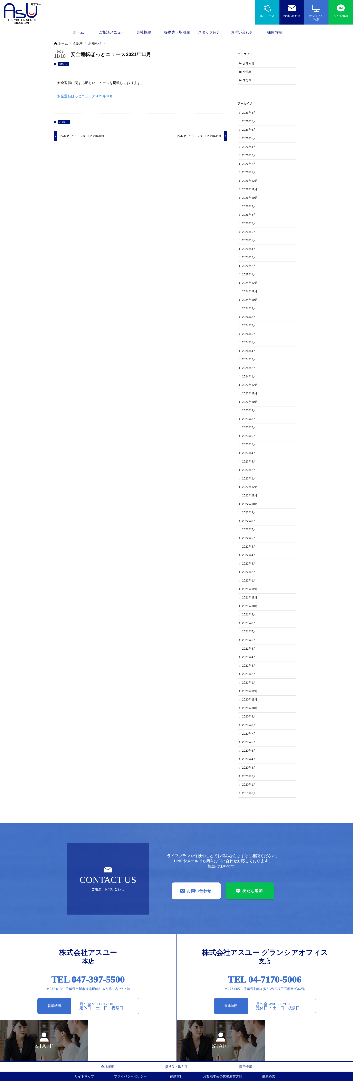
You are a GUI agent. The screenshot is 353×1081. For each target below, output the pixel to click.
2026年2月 (249, 163)
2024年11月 (249, 291)
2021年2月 (249, 674)
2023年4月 (249, 453)
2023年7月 (249, 427)
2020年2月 (249, 776)
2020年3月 (249, 767)
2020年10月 (250, 708)
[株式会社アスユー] (22, 13)
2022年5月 (249, 546)
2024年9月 (249, 308)
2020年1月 (249, 784)
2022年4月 (249, 555)
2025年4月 (249, 248)
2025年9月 (249, 206)
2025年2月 (249, 265)
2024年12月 (250, 282)
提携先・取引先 (176, 1067)
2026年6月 (249, 129)
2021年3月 (249, 665)
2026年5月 (249, 138)
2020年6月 (249, 742)
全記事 (247, 71)
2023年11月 (249, 393)
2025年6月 (249, 231)
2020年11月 (249, 699)
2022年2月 (249, 572)
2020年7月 (249, 733)
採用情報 (245, 1067)
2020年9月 (249, 716)
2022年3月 (249, 563)
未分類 (247, 80)
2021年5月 (249, 648)
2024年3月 (249, 359)
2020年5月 (249, 750)
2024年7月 (249, 325)
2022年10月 (250, 504)
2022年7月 (249, 529)
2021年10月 (250, 606)
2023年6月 (249, 436)
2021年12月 (250, 589)
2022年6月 (249, 538)
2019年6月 (249, 793)
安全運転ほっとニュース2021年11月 (85, 96)
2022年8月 (249, 521)
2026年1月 (249, 172)
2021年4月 (249, 657)
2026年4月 (249, 146)
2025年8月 (249, 214)
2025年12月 (250, 180)
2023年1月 (249, 478)
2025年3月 (249, 257)
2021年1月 (249, 682)
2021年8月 (249, 623)
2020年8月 (249, 725)
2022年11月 (249, 495)
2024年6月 (249, 334)
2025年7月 (249, 223)
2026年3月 (249, 155)
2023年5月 (249, 444)
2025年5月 (249, 240)
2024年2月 (249, 367)
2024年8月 (249, 317)
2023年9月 (249, 410)
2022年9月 (249, 512)
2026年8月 (249, 112)
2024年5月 (249, 342)
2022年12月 (250, 486)
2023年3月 (249, 461)
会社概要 (107, 1067)
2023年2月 (249, 469)
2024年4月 (249, 350)
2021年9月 (249, 614)
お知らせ (63, 64)
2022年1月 (249, 580)
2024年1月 (249, 376)
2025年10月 (250, 197)
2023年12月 (250, 384)
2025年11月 (249, 189)
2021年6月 (249, 640)
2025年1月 (249, 274)
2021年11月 (249, 597)
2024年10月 (250, 299)
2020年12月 (250, 691)
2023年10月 (250, 401)
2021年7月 (249, 631)
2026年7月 (249, 121)
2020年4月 (249, 759)
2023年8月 (249, 419)
